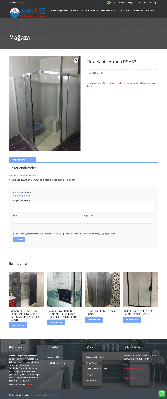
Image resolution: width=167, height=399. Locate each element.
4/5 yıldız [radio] (25, 195)
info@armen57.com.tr (133, 368)
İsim (16, 215)
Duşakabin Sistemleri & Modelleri (135, 83)
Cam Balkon (90, 380)
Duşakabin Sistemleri (94, 357)
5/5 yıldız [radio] (28, 195)
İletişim (150, 10)
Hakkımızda (77, 10)
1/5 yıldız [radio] (14, 195)
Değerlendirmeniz (22, 200)
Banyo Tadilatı (53, 357)
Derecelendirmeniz (22, 192)
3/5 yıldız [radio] (21, 195)
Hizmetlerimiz (108, 10)
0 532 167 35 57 (130, 378)
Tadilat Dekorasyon (56, 362)
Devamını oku (18, 325)
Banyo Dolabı (91, 362)
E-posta (88, 215)
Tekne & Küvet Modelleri (96, 368)
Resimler (126, 10)
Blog (130, 2)
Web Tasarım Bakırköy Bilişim (44, 395)
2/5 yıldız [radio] (18, 195)
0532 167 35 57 (119, 2)
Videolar (138, 10)
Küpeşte (89, 374)
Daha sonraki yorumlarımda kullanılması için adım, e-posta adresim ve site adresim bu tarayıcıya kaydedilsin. (64, 233)
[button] (76, 60)
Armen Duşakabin (59, 10)
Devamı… (31, 384)
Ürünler (91, 10)
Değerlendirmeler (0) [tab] (22, 159)
